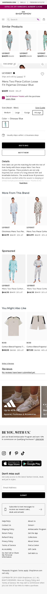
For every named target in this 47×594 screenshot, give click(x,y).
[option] (13, 217)
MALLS (23, 2)
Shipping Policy (8, 529)
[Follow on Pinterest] (17, 454)
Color (12, 118)
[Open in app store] (12, 465)
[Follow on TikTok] (23, 454)
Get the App (33, 533)
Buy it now (23, 153)
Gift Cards (32, 549)
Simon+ (31, 525)
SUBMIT (23, 495)
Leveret (7, 73)
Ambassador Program (37, 529)
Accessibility (7, 549)
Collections (32, 537)
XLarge (27, 112)
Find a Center (33, 545)
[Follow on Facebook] (10, 454)
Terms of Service (9, 545)
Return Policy (7, 533)
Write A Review (8, 363)
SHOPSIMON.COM (9, 2)
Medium (7, 112)
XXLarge (37, 112)
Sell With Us (33, 553)
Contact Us (6, 525)
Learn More (10, 99)
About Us (32, 521)
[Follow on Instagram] (4, 454)
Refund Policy (7, 537)
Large (17, 112)
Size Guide (40, 107)
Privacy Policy (7, 541)
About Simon (33, 541)
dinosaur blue (5, 124)
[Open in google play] (31, 465)
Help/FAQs (6, 521)
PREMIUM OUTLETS (37, 2)
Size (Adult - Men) (23, 107)
